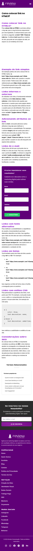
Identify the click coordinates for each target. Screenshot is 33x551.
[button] (30, 3)
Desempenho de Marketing (12, 383)
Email (6, 195)
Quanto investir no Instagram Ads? (14, 377)
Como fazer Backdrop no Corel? (13, 380)
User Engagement (10, 391)
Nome (6, 186)
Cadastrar (12, 215)
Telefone (6, 204)
